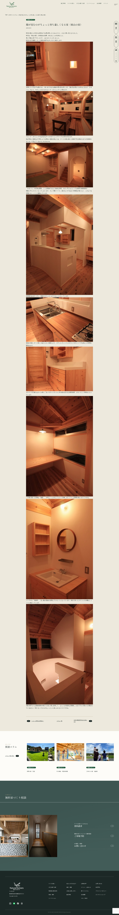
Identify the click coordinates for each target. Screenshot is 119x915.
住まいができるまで (71, 883)
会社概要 (99, 3)
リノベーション (91, 3)
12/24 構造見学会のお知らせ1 (80, 720)
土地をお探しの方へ (71, 890)
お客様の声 (83, 883)
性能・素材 (51, 894)
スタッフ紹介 (84, 898)
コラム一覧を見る (9, 756)
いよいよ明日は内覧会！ (38, 721)
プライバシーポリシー (101, 890)
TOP (6, 15)
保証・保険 (69, 887)
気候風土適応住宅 (53, 890)
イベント (105, 3)
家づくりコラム (13, 15)
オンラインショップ (100, 894)
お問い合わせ (80, 845)
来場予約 (116, 27)
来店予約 (98, 887)
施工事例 (63, 3)
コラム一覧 (59, 721)
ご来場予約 (82, 835)
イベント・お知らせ (86, 887)
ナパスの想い (71, 3)
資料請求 (81, 825)
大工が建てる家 (80, 3)
